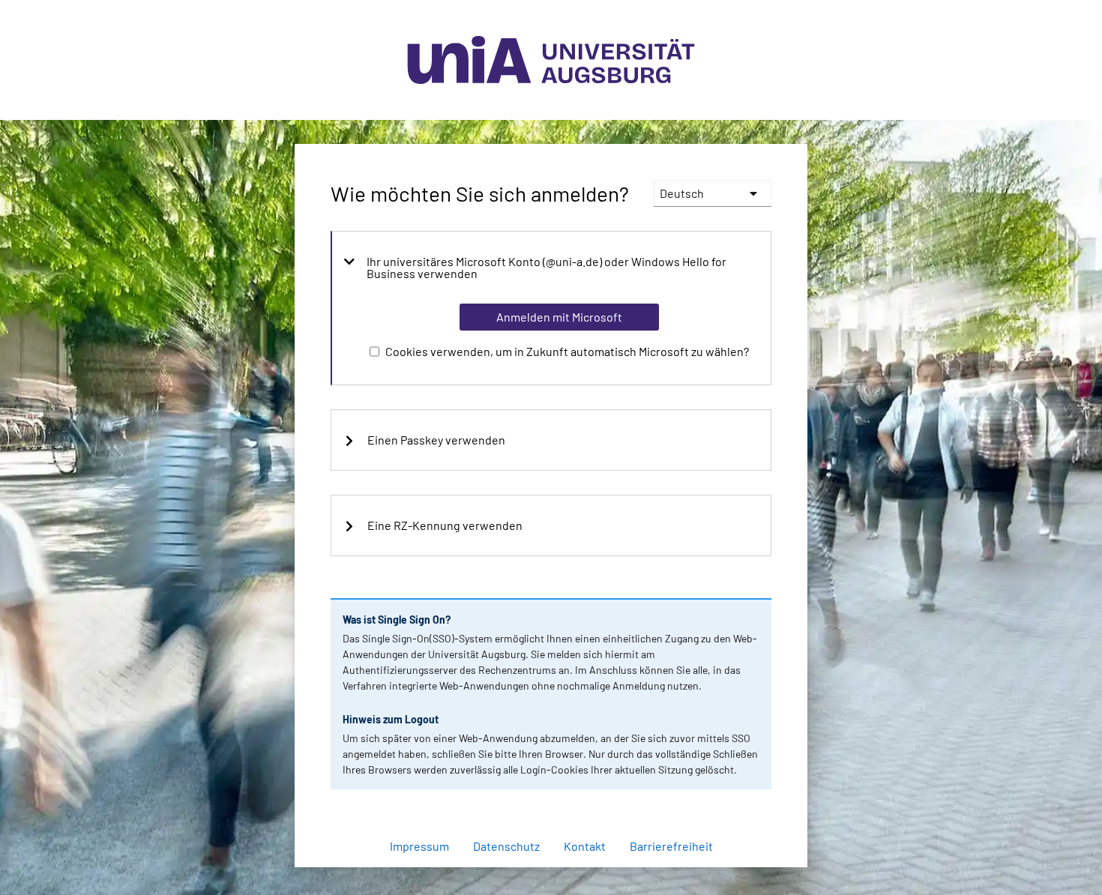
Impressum (419, 846)
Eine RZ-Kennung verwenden (445, 525)
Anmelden (558, 875)
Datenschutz (506, 846)
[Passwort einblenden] (740, 806)
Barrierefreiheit (671, 846)
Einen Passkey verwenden (436, 440)
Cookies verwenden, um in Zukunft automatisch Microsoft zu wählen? (567, 351)
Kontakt (585, 846)
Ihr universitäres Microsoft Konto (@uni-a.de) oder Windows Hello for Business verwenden (546, 268)
